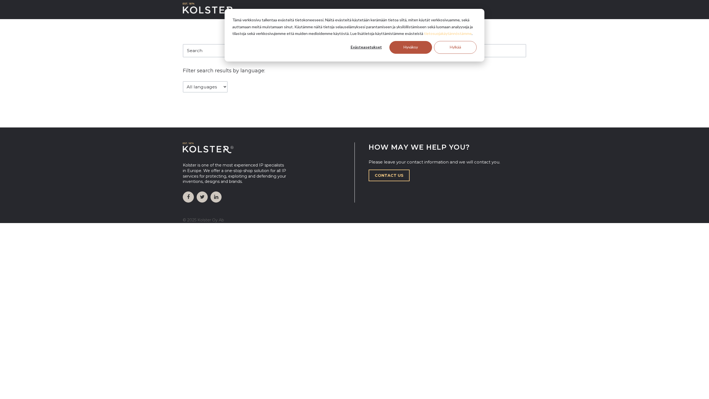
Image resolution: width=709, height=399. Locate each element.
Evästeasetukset (366, 47)
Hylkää (455, 47)
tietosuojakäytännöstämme (448, 33)
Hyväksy (411, 47)
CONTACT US (389, 175)
